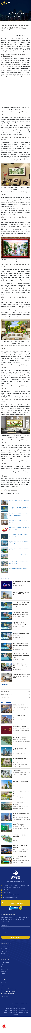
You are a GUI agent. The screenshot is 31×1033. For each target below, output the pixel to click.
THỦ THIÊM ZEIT (18, 770)
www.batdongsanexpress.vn (10, 897)
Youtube (3, 985)
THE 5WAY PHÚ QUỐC (19, 715)
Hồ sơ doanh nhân (15, 694)
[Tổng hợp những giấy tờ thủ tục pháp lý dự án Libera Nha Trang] (6, 657)
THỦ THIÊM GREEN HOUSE (20, 759)
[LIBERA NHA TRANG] (6, 708)
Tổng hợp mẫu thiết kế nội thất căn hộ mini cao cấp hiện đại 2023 (21, 676)
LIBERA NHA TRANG (19, 705)
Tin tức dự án (15, 691)
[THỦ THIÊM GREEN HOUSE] (6, 762)
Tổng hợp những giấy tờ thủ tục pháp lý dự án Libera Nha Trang (21, 655)
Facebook (3, 982)
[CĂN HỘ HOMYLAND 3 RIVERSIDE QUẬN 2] (6, 827)
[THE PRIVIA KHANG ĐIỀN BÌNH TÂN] (6, 751)
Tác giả (7, 1008)
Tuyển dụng (4, 951)
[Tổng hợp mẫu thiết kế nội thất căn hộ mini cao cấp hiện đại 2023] (6, 677)
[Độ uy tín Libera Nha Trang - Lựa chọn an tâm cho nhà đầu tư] (6, 647)
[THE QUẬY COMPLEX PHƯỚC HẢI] (6, 585)
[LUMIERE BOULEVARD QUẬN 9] (6, 784)
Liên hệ (3, 953)
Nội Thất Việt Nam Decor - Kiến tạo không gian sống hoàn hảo (21, 666)
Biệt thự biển (4, 969)
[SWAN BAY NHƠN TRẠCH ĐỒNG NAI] (6, 838)
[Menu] (9, 2)
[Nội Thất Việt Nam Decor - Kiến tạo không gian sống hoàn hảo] (6, 667)
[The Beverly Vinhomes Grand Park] (6, 795)
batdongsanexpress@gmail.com (11, 894)
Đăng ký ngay (16, 937)
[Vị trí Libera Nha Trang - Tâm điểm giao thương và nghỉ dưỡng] (6, 606)
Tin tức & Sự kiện (18, 17)
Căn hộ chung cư (5, 962)
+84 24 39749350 (7, 889)
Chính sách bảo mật (20, 1008)
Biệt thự (3, 964)
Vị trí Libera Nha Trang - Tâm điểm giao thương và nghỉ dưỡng (21, 604)
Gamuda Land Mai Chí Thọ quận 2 (18, 555)
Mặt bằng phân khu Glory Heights (18, 568)
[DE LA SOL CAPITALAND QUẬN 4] (6, 849)
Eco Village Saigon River (19, 737)
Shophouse (3, 971)
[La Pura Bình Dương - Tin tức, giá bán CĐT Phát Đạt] (6, 595)
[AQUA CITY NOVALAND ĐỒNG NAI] (6, 860)
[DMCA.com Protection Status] (21, 908)
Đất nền (3, 973)
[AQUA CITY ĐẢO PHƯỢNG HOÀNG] (6, 806)
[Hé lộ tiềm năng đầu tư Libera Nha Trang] (6, 636)
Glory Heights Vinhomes (19, 726)
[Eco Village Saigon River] (6, 740)
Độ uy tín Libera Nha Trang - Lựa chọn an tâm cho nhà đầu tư (21, 645)
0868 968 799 (17, 904)
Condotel (3, 967)
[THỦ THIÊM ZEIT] (6, 774)
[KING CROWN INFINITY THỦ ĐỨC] (6, 817)
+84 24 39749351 (7, 892)
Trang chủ (10, 17)
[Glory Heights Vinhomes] (6, 730)
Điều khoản (12, 1008)
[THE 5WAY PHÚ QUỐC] (6, 719)
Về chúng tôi (4, 946)
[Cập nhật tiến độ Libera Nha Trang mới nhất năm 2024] (6, 626)
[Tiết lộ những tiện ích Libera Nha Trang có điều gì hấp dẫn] (6, 616)
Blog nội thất (15, 697)
